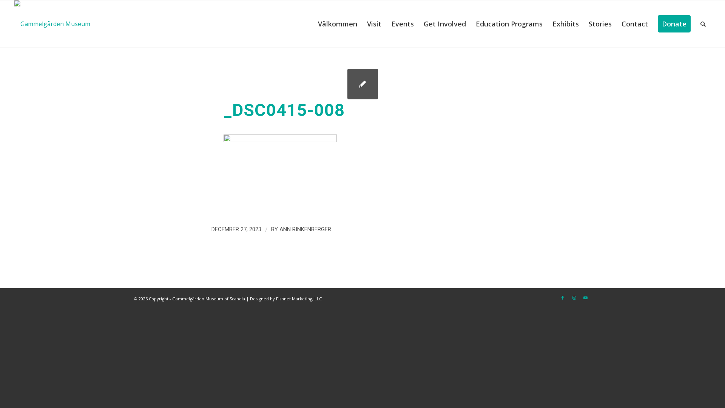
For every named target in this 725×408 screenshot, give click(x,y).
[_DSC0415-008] (362, 84)
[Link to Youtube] (585, 297)
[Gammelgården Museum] (52, 24)
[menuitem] (337, 24)
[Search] (703, 24)
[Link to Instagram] (574, 297)
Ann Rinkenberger (305, 229)
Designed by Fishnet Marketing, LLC (286, 298)
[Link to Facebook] (562, 297)
